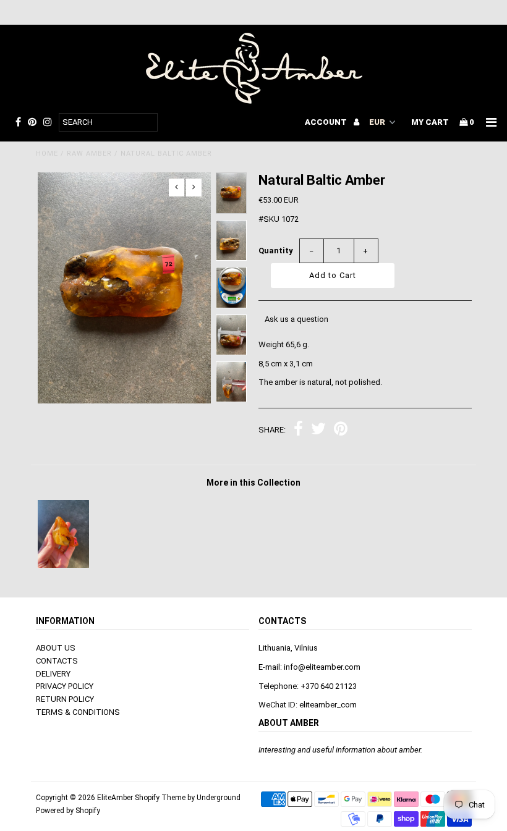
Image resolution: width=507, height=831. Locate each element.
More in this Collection (253, 482)
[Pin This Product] (340, 430)
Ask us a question (296, 319)
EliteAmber (115, 797)
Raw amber (89, 154)
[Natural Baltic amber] (63, 565)
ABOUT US (55, 647)
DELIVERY (53, 673)
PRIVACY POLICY (64, 686)
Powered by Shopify (68, 810)
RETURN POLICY (65, 699)
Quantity (275, 250)
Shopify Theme (160, 797)
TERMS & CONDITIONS (78, 712)
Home (47, 154)
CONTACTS (57, 660)
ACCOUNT (327, 122)
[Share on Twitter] (318, 430)
